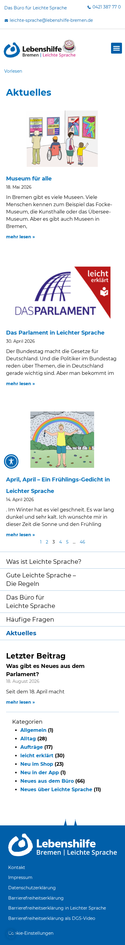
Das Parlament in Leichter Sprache (55, 332)
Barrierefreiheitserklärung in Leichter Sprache (57, 908)
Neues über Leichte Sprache (56, 789)
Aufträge (31, 747)
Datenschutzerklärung (32, 887)
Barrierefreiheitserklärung (36, 898)
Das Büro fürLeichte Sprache (30, 602)
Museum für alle (29, 178)
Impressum (20, 877)
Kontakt (16, 867)
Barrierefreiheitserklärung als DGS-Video (51, 918)
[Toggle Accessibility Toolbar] (11, 461)
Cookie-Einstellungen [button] (30, 933)
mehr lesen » (20, 702)
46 (82, 542)
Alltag (28, 739)
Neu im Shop (36, 764)
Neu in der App (39, 772)
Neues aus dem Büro (47, 781)
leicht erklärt (36, 755)
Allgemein (33, 730)
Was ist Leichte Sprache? (43, 561)
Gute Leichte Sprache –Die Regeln (41, 579)
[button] (116, 48)
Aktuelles (21, 633)
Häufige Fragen (30, 619)
